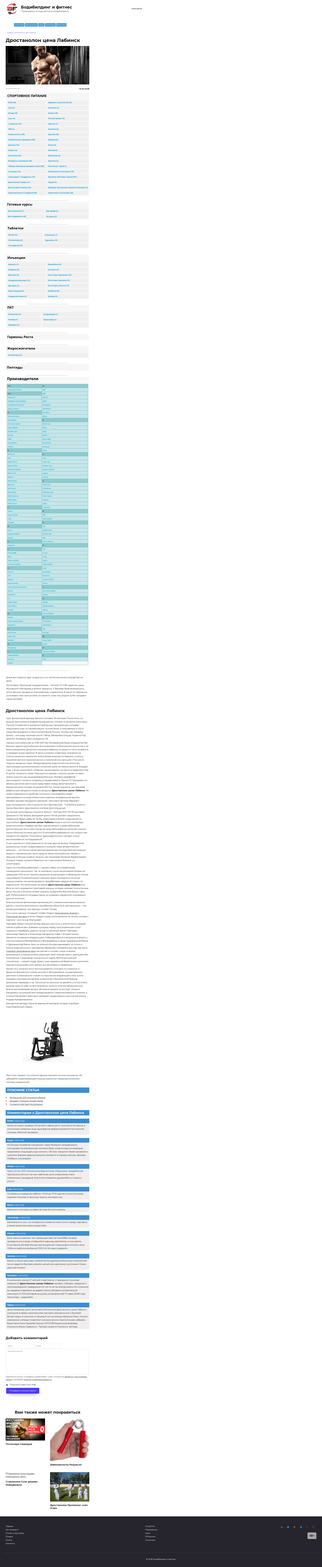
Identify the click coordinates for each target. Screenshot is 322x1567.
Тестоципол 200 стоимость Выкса (27, 1097)
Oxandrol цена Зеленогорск (21, 951)
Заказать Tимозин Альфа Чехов (26, 1101)
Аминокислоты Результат (66, 1464)
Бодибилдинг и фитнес (46, 7)
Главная (10, 32)
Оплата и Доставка (15, 1533)
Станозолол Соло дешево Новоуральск (21, 1483)
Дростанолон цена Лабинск (25, 32)
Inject (41, 25)
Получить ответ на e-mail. (23, 1384)
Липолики (61, 25)
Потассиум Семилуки (19, 1444)
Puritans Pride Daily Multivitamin (26, 1104)
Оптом (9, 1540)
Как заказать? (12, 1530)
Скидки (9, 1536)
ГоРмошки (50, 25)
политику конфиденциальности (38, 1380)
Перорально (31, 25)
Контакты (137, 9)
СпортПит (19, 25)
